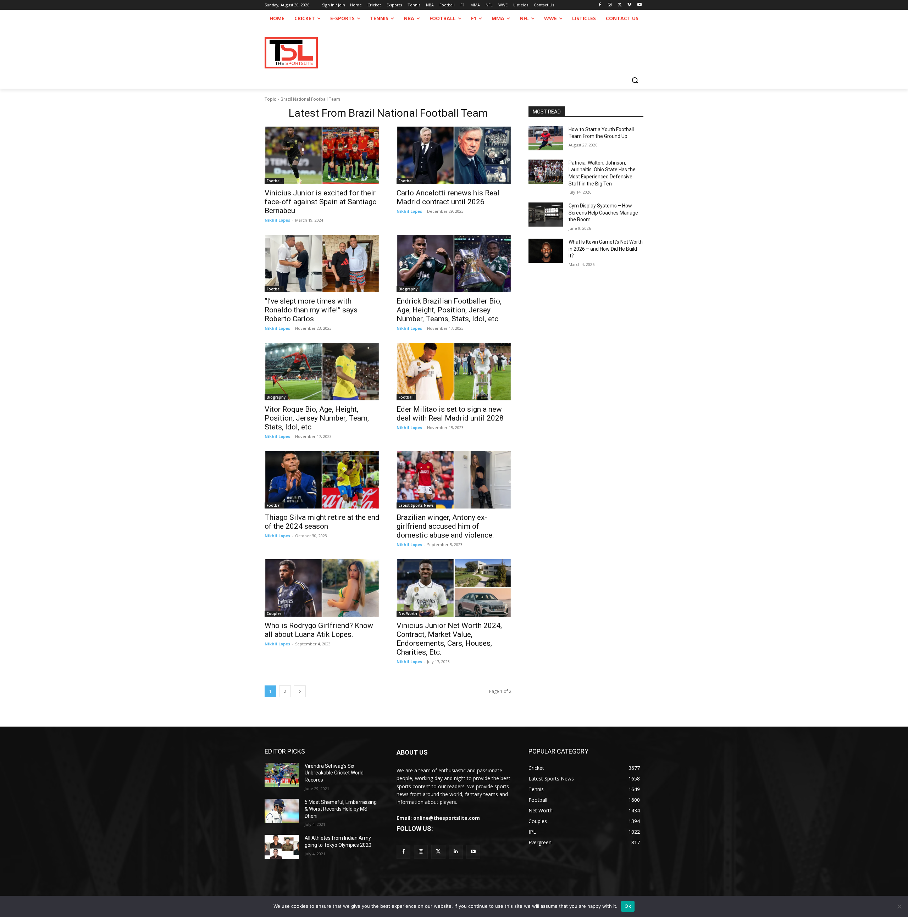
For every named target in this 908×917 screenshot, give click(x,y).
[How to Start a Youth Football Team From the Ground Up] (545, 138)
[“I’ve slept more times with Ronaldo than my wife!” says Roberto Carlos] (322, 263)
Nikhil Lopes (277, 220)
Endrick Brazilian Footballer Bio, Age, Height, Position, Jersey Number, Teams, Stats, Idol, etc (449, 310)
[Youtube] (639, 5)
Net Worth (408, 613)
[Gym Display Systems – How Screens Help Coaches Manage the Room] (545, 214)
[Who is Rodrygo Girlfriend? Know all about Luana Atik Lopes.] (322, 588)
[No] (899, 906)
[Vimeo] (629, 5)
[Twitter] (438, 851)
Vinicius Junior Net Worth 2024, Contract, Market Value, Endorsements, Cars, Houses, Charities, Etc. (449, 638)
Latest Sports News (416, 505)
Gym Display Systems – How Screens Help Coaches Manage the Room (603, 212)
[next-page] (300, 691)
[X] (620, 5)
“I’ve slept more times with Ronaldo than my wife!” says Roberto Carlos (311, 310)
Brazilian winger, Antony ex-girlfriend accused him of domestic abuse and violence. (445, 526)
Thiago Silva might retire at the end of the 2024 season (322, 521)
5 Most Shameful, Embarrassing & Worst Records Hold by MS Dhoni (341, 809)
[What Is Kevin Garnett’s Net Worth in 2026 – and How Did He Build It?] (545, 251)
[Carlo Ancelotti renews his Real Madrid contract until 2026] (454, 155)
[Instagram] (610, 5)
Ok (628, 906)
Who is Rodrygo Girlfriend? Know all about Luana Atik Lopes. (319, 630)
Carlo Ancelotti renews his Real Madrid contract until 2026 (448, 197)
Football (274, 180)
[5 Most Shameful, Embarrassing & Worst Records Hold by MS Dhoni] (282, 811)
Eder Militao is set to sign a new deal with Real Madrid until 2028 (450, 413)
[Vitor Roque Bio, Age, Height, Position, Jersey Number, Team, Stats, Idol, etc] (322, 371)
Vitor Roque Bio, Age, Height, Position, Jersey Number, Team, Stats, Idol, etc (317, 418)
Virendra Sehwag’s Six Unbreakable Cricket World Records (334, 773)
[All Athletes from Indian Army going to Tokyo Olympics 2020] (282, 847)
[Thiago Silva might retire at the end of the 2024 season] (322, 479)
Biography (408, 289)
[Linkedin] (456, 851)
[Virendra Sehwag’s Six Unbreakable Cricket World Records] (282, 775)
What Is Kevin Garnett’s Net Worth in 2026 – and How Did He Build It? (606, 249)
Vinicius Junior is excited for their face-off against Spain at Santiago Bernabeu (321, 202)
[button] (634, 80)
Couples (274, 613)
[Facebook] (600, 5)
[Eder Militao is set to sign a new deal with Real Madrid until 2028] (454, 371)
